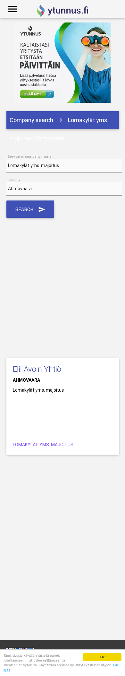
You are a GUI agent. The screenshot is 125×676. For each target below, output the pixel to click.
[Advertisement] (62, 287)
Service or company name (30, 156)
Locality (14, 179)
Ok (102, 656)
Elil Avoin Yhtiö (37, 369)
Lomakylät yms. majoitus (43, 445)
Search (30, 209)
